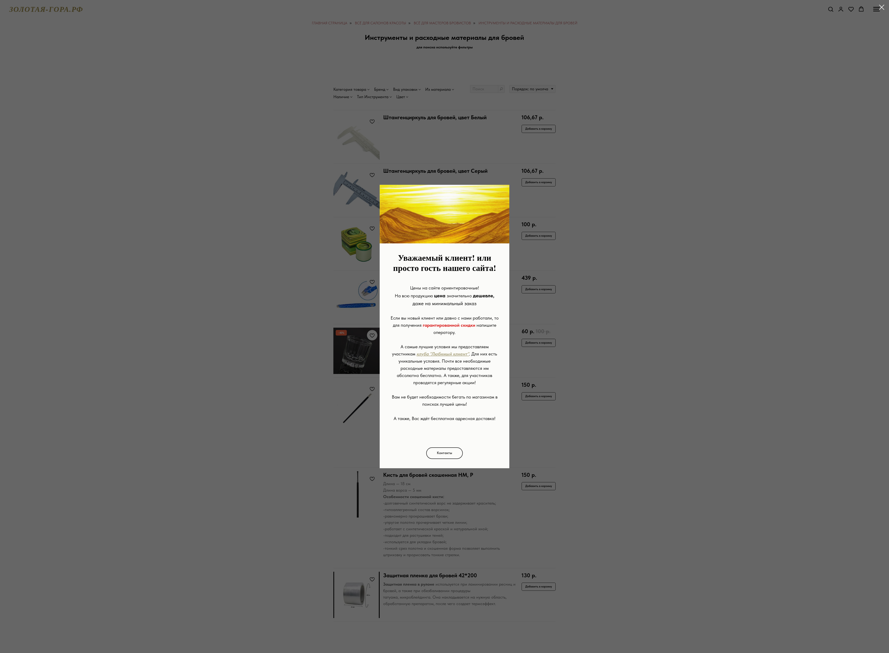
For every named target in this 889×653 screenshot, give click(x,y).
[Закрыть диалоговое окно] (882, 7)
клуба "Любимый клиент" (442, 354)
